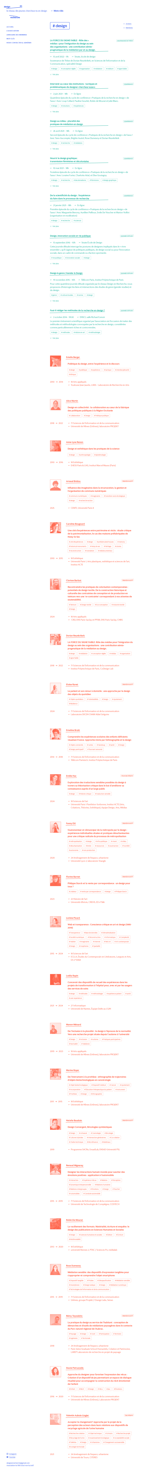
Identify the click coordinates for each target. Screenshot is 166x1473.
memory (122, 542)
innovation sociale (73, 258)
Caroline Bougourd (75, 523)
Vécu (101, 1389)
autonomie (74, 850)
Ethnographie (97, 1094)
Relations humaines (103, 1185)
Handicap (101, 745)
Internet (97, 942)
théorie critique (85, 794)
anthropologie (85, 455)
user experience (76, 998)
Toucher (117, 1189)
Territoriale (86, 1338)
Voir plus (55, 74)
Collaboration (75, 416)
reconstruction (75, 551)
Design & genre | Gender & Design (66, 273)
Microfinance (93, 1142)
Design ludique (89, 1285)
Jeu (109, 1389)
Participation (104, 1334)
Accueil (10, 27)
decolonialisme (80, 180)
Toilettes (73, 1442)
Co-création (115, 1137)
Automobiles (75, 1194)
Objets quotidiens (76, 699)
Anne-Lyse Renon (74, 442)
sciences (78, 220)
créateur (73, 891)
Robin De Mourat (74, 1220)
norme (80, 295)
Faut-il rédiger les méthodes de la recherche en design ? (77, 310)
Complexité (125, 937)
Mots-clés (58, 10)
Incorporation (75, 1089)
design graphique (110, 180)
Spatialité (96, 946)
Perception (117, 1180)
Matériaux (106, 1142)
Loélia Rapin (72, 975)
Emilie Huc (71, 775)
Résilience (73, 704)
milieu (124, 841)
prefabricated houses (106, 542)
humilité (127, 846)
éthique (73, 374)
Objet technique (96, 1433)
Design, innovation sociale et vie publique (70, 235)
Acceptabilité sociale (121, 1438)
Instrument (121, 1089)
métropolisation (76, 841)
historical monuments (78, 546)
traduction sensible (103, 794)
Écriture (120, 1235)
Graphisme (84, 946)
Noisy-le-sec (95, 546)
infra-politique (102, 841)
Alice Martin (72, 400)
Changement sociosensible (114, 1442)
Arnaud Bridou (73, 481)
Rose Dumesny (73, 1265)
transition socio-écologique (115, 496)
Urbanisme (96, 1442)
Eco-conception (102, 605)
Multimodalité (75, 1239)
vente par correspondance (91, 891)
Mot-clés (11, 39)
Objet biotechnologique (79, 1085)
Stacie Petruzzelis (74, 1368)
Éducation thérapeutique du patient (99, 1089)
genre (55, 295)
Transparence (75, 933)
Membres (129, 28)
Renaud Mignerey (74, 1165)
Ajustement (117, 699)
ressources (100, 846)
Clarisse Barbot (73, 580)
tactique (108, 370)
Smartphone (74, 1285)
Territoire (118, 1334)
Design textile (86, 605)
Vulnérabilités (93, 699)
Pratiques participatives (111, 1039)
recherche (66, 143)
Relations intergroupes (78, 1189)
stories (118, 546)
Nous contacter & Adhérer (19, 43)
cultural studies (67, 295)
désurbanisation (76, 846)
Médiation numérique (118, 1285)
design (55, 69)
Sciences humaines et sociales (91, 1235)
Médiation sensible (123, 1280)
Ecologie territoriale (77, 1447)
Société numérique (77, 937)
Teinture (73, 605)
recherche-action (86, 500)
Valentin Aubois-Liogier (77, 1415)
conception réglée (69, 69)
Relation (104, 1180)
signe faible (123, 69)
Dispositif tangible (76, 1280)
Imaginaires (85, 942)
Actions (128, 24)
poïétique (83, 370)
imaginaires (96, 496)
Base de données (91, 933)
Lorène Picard (73, 918)
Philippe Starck (121, 891)
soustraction (113, 846)
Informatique (110, 937)
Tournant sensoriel (95, 749)
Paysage (73, 1334)
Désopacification (105, 1280)
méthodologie (95, 332)
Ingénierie (73, 1338)
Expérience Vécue (89, 1180)
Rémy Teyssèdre (74, 1315)
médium (110, 69)
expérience (96, 370)
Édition (109, 1235)
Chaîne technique (76, 1142)
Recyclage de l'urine (77, 1438)
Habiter (73, 942)
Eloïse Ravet (72, 684)
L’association (13, 31)
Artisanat (83, 1133)
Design (87, 416)
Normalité (74, 1044)
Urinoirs (110, 1433)
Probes (91, 1280)
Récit (82, 1389)
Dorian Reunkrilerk (75, 635)
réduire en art (80, 332)
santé (129, 994)
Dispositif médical (99, 1085)
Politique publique (102, 416)
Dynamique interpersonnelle (80, 1185)
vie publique (57, 258)
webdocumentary (105, 551)
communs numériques (78, 496)
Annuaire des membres (17, 35)
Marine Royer (72, 1070)
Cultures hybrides (76, 1137)
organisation (85, 69)
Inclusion (83, 1039)
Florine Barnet (73, 876)
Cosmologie (96, 1133)
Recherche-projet (124, 1433)
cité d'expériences (76, 542)
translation (90, 551)
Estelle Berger (73, 357)
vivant (114, 841)
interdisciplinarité (122, 370)
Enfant (72, 1389)
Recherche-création (77, 1433)
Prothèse (73, 1094)
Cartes (90, 745)
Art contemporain (122, 942)
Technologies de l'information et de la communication (89, 1289)
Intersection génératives (97, 1137)
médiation (98, 69)
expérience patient (115, 994)
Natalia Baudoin (74, 1120)
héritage (108, 546)
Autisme (95, 1039)
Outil (93, 1334)
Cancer (113, 1085)
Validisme (86, 1044)
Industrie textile (118, 605)
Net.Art (108, 942)
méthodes (66, 332)
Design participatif (77, 749)
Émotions (95, 1189)
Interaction (74, 1180)
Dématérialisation (109, 933)
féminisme (95, 180)
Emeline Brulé (73, 730)
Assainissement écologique (99, 1438)
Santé (112, 745)
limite (89, 846)
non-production (89, 850)
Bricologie (109, 1133)
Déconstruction (95, 937)
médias (113, 653)
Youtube (12, 1457)
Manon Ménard (73, 1024)
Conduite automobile (92, 1194)
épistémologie (101, 455)
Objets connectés (76, 745)
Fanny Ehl (71, 823)
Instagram (13, 1454)
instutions (66, 106)
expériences (79, 106)
